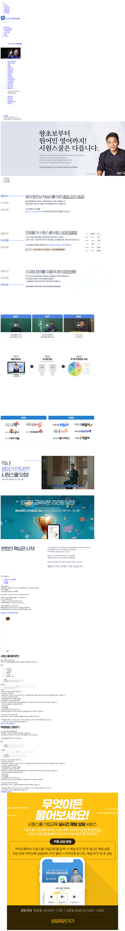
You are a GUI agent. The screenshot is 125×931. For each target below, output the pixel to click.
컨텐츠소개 (7, 30)
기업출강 (10, 72)
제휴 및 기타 (10, 676)
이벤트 (9, 103)
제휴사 (9, 66)
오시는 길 (10, 68)
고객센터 (7, 12)
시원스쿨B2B (8, 29)
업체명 (6, 755)
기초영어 (10, 77)
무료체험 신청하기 (6, 791)
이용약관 (3, 612)
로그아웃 (7, 7)
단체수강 (10, 70)
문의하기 (3, 723)
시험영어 (10, 82)
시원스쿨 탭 (11, 79)
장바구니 (10, 98)
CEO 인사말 (11, 63)
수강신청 (7, 32)
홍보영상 (10, 88)
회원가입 (7, 9)
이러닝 (9, 73)
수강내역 (10, 100)
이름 (5, 679)
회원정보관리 (11, 101)
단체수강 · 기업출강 (10, 579)
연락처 (6, 681)
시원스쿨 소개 (11, 61)
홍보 (5, 34)
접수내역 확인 (10, 723)
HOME (6, 115)
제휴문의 (7, 11)
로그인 (6, 5)
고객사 (6, 36)
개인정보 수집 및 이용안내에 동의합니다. (15, 721)
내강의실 (10, 96)
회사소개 (7, 27)
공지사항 (10, 86)
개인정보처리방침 (12, 612)
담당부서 (7, 756)
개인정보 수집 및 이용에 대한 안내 (11, 691)
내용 (2, 689)
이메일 (3, 684)
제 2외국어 (10, 81)
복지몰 (9, 75)
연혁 (8, 65)
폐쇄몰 (6, 583)
